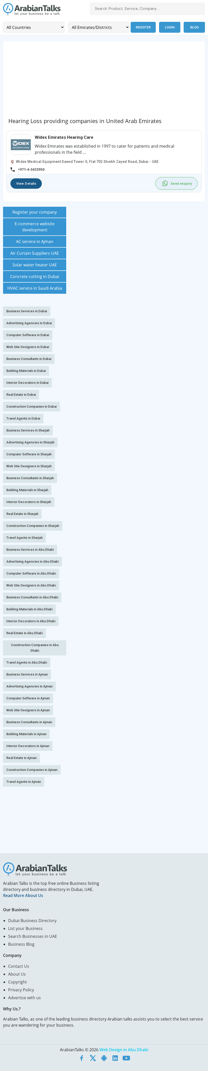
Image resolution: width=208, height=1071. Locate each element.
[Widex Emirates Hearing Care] (21, 144)
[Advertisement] (104, 79)
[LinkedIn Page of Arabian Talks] (115, 1058)
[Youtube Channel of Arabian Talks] (126, 1058)
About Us (17, 974)
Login (170, 27)
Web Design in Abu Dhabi (123, 1049)
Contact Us (18, 966)
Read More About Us (23, 895)
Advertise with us (24, 997)
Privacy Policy (21, 990)
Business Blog (21, 944)
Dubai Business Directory (32, 920)
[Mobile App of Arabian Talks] (104, 1058)
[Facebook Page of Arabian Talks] (82, 1058)
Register (143, 27)
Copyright (17, 982)
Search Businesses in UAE (32, 936)
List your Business (25, 928)
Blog (194, 27)
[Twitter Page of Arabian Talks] (93, 1058)
